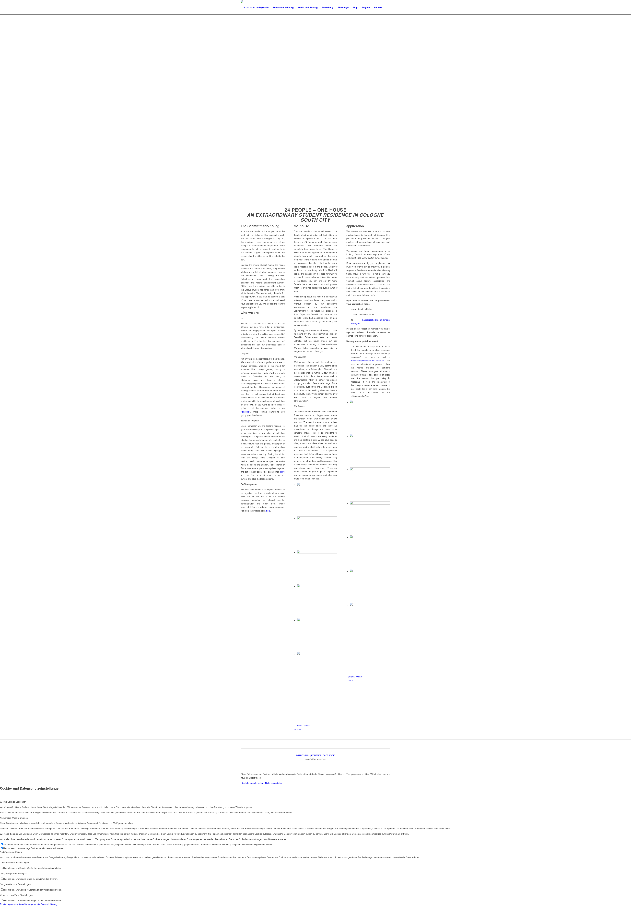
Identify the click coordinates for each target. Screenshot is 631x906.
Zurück (298, 725)
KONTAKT (316, 755)
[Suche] (387, 7)
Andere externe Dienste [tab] (11, 851)
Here (282, 471)
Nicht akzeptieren (273, 782)
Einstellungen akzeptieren (253, 782)
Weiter (307, 725)
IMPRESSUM (302, 755)
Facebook (245, 411)
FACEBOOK (329, 755)
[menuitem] (264, 7)
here (268, 510)
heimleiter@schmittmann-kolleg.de (367, 360)
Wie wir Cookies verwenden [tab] (13, 801)
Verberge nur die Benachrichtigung (40, 904)
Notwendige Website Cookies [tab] (14, 817)
